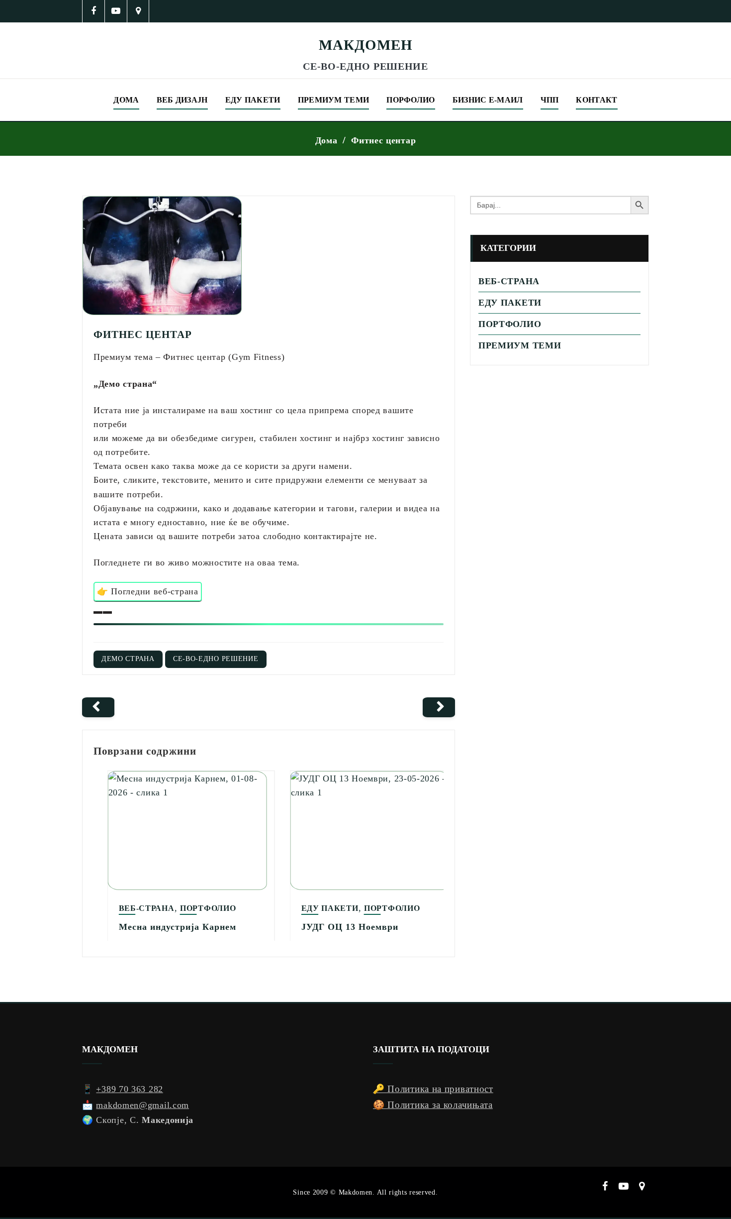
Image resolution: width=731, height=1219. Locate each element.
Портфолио (194, 908)
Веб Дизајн (182, 100)
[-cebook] (94, 11)
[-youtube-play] (116, 11)
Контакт (596, 100)
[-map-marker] (138, 11)
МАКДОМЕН (366, 45)
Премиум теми (333, 100)
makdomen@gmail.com (142, 1105)
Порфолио (410, 100)
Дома (126, 100)
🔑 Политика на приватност (433, 1089)
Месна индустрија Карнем (163, 927)
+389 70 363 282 (129, 1089)
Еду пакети (252, 100)
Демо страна (128, 659)
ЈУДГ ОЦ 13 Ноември (335, 927)
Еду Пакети (316, 908)
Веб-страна (133, 908)
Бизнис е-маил (488, 100)
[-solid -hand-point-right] (439, 707)
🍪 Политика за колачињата (433, 1105)
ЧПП (550, 100)
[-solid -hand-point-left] (98, 707)
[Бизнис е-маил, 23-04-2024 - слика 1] (365, 28)
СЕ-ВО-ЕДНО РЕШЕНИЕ (216, 659)
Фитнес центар (383, 140)
